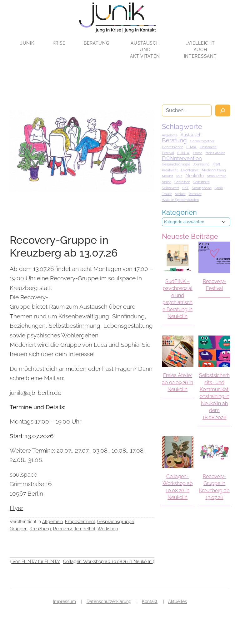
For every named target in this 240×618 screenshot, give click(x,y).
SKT (185, 188)
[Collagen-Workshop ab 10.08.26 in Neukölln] (177, 452)
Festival (168, 153)
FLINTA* (183, 153)
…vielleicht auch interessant (200, 50)
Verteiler (195, 194)
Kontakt (150, 601)
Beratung (96, 43)
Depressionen (172, 147)
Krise (59, 43)
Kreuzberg (40, 528)
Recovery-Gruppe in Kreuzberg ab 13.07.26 (214, 486)
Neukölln (195, 175)
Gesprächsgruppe (115, 521)
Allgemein (52, 521)
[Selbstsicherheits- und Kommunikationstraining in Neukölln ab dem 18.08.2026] (214, 351)
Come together (202, 141)
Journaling (201, 164)
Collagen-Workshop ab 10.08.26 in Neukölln (108, 561)
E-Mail (191, 147)
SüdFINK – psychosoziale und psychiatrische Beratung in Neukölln (177, 298)
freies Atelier (215, 153)
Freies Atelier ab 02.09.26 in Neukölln (177, 382)
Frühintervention (182, 158)
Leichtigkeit (190, 170)
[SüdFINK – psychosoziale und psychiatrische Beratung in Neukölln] (177, 257)
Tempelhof (84, 528)
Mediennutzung (214, 170)
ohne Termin (216, 176)
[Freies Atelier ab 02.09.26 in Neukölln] (177, 351)
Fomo (197, 153)
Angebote (170, 135)
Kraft (216, 164)
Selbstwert (170, 188)
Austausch (191, 134)
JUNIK (27, 43)
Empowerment (80, 521)
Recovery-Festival (214, 284)
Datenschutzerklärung (109, 601)
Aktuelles (177, 601)
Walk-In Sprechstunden (180, 200)
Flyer (16, 507)
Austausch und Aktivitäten (145, 50)
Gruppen (19, 528)
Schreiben (182, 182)
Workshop (108, 528)
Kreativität (170, 170)
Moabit (167, 176)
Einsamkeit (208, 147)
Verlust (180, 194)
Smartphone (202, 188)
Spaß (219, 188)
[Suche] (222, 110)
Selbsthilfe (201, 182)
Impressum (64, 601)
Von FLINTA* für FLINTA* (35, 561)
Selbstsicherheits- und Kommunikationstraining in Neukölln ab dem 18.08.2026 (214, 396)
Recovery (62, 528)
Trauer (167, 194)
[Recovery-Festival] (214, 257)
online (166, 182)
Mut (179, 176)
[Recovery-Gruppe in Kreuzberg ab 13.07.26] (214, 452)
